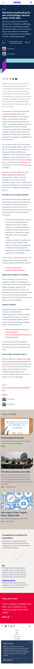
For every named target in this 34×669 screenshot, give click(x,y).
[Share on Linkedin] (13, 79)
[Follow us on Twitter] (3, 626)
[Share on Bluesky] (16, 79)
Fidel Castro (23, 162)
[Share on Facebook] (10, 79)
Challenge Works (8, 580)
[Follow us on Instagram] (14, 626)
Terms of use (17, 636)
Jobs (17, 632)
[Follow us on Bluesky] (6, 626)
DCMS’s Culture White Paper (11, 175)
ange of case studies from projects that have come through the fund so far (16, 361)
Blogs (3, 9)
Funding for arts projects (13, 267)
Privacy (17, 634)
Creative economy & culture (15, 41)
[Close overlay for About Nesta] (31, 642)
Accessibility (17, 638)
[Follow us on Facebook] (8, 626)
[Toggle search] (3, 3)
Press (17, 630)
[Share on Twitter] (7, 79)
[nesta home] (17, 2)
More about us (8, 660)
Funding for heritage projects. (15, 270)
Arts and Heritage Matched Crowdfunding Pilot (16, 389)
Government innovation (16, 43)
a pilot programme (14, 114)
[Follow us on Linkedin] (11, 626)
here (8, 101)
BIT (3, 565)
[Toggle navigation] (31, 2)
